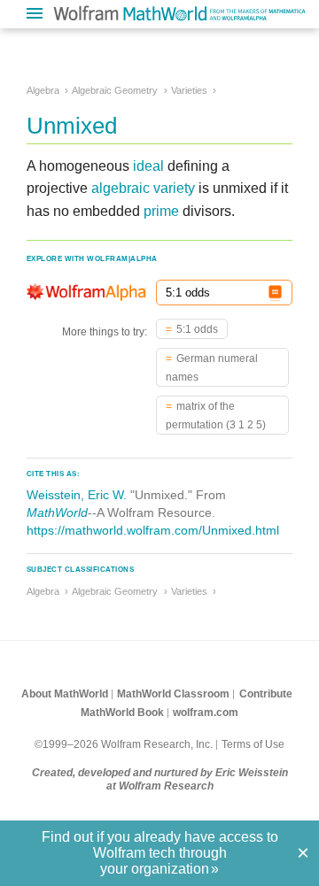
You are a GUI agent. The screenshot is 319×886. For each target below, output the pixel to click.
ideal (148, 165)
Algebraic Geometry (115, 90)
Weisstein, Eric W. (77, 495)
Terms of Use (253, 744)
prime (161, 211)
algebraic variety (143, 188)
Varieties (189, 90)
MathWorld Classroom (173, 694)
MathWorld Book (122, 712)
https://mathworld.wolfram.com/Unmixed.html (153, 530)
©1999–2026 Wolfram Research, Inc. (124, 744)
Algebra (43, 90)
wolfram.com (205, 712)
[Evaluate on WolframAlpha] (275, 292)
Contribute (265, 694)
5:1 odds (197, 329)
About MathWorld (64, 694)
